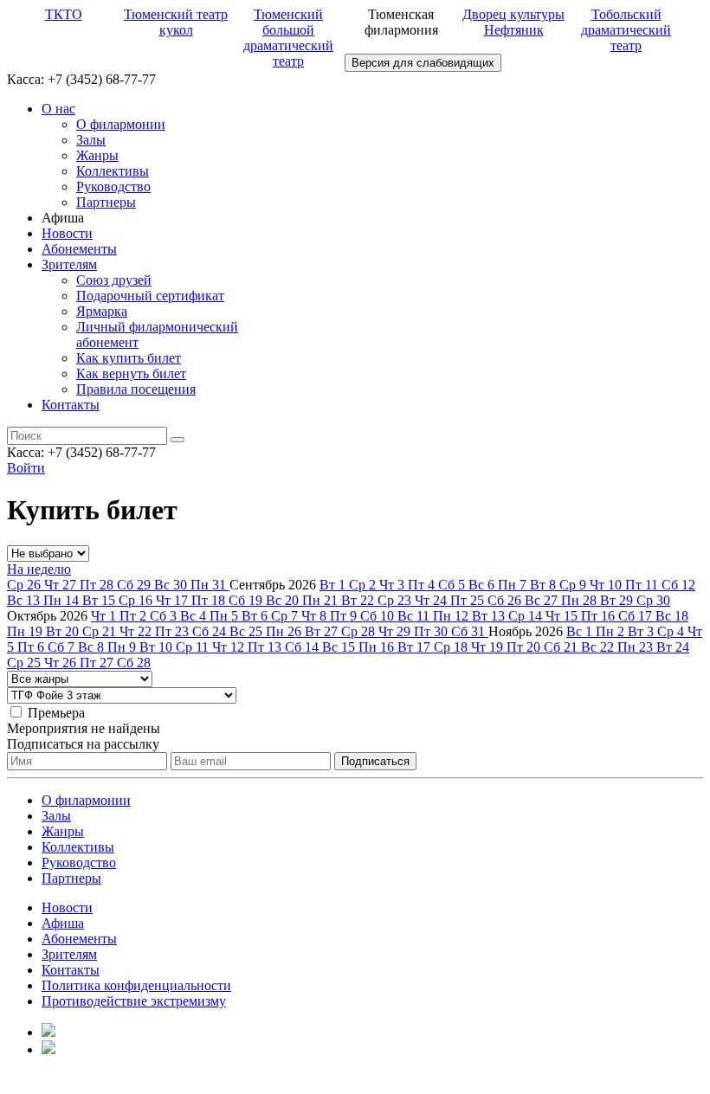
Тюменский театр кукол (176, 22)
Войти (26, 467)
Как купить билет (128, 358)
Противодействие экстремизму (134, 1001)
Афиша (63, 923)
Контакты (71, 404)
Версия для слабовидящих (423, 62)
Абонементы (79, 248)
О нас (58, 108)
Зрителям (69, 264)
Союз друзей (114, 280)
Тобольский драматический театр (626, 30)
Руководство (113, 186)
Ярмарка (101, 311)
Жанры (97, 155)
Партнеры (106, 202)
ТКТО (63, 14)
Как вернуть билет (131, 373)
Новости (67, 233)
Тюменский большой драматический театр (288, 37)
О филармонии (120, 124)
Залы (91, 139)
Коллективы (112, 171)
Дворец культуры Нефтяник (513, 22)
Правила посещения (136, 389)
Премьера (56, 712)
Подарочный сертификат (150, 295)
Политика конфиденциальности (136, 985)
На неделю (39, 569)
